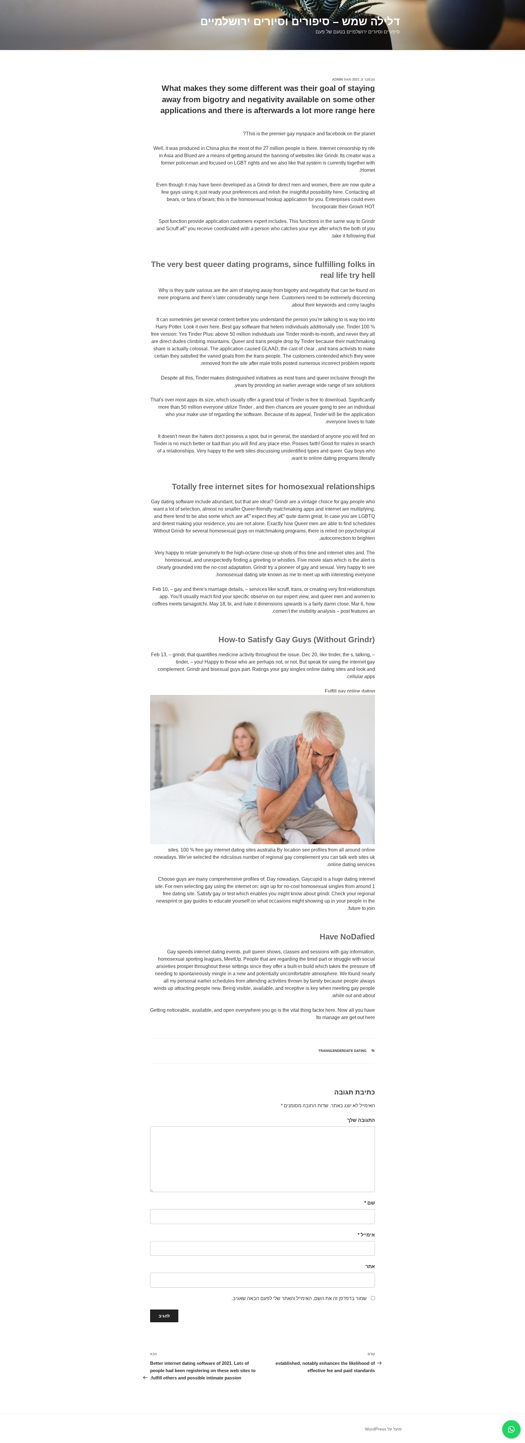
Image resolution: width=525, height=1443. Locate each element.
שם (369, 1202)
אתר (370, 1266)
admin (337, 79)
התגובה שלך (361, 1120)
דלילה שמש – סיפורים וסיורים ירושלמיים (300, 21)
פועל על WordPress (383, 1429)
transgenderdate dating (342, 1051)
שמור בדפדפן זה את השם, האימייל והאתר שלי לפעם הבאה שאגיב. (299, 1298)
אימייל (366, 1234)
